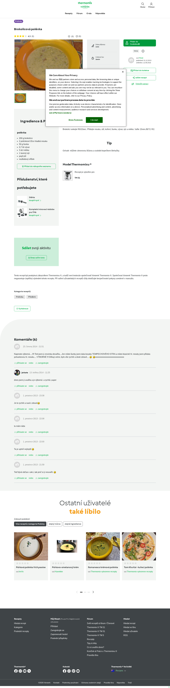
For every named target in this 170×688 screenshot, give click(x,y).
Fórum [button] (80, 13)
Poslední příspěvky (59, 638)
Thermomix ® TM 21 (96, 627)
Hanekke (59, 572)
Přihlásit (54, 626)
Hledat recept (20, 623)
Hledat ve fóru (129, 627)
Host (141, 58)
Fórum (90, 619)
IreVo (21, 572)
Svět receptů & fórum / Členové (100, 623)
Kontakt (56, 683)
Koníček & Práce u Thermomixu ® (102, 651)
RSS (125, 635)
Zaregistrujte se (57, 630)
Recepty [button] (69, 13)
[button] (142, 5)
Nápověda (121, 683)
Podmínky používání (70, 683)
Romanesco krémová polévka (103, 567)
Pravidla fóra (92, 655)
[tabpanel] (85, 563)
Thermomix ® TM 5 (95, 635)
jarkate (25, 372)
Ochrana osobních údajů (91, 683)
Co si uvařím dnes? (95, 647)
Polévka (19, 297)
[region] (85, 98)
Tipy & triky (92, 643)
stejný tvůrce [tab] (54, 524)
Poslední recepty (21, 631)
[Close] (123, 72)
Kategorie (18, 627)
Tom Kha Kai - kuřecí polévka (138, 567)
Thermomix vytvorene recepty (104, 572)
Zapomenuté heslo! (59, 634)
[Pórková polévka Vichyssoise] (31, 546)
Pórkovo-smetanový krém (65, 567)
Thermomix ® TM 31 (96, 631)
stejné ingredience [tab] (73, 524)
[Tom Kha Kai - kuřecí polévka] (139, 546)
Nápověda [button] (100, 13)
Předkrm (32, 297)
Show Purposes (76, 120)
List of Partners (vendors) (60, 113)
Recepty (18, 619)
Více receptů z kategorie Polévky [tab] (30, 524)
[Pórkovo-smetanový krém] (67, 546)
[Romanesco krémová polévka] (103, 546)
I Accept (94, 120)
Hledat (126, 619)
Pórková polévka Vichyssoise (31, 567)
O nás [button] (88, 13)
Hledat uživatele (130, 631)
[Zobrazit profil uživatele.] (131, 60)
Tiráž (130, 683)
